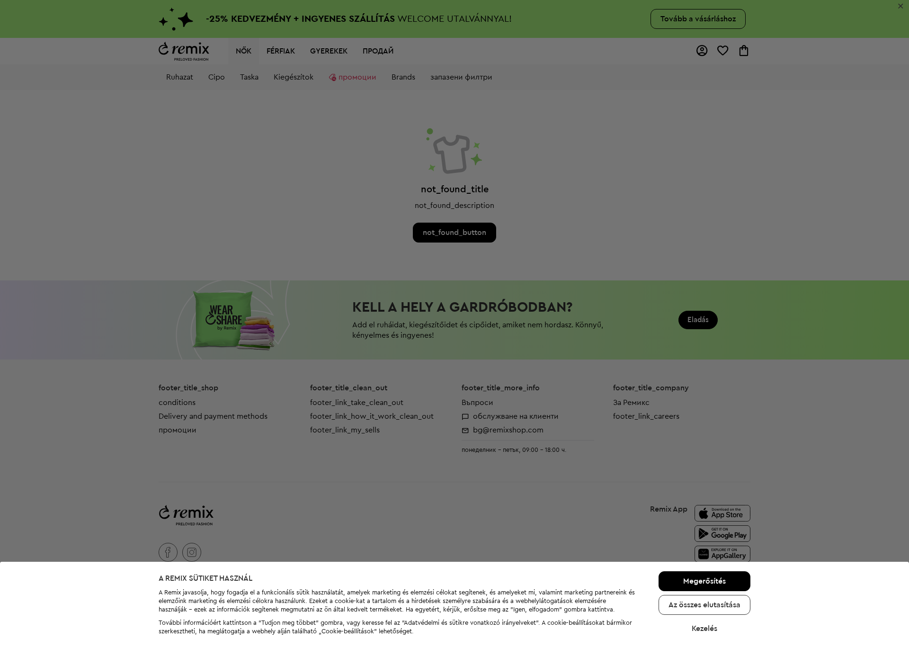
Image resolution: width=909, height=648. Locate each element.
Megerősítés (704, 581)
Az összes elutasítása (704, 605)
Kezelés (704, 628)
